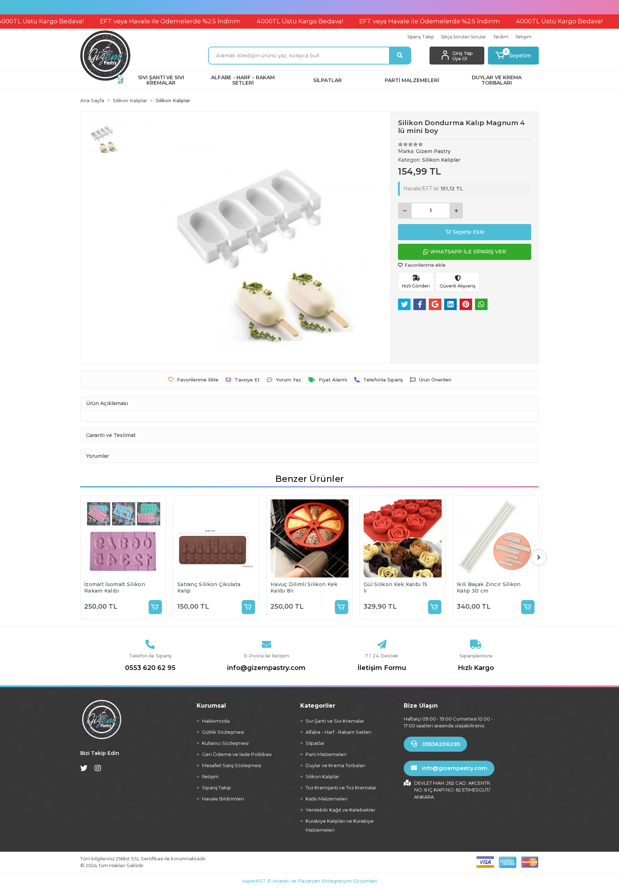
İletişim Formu (382, 668)
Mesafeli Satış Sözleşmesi (231, 765)
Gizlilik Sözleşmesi (223, 732)
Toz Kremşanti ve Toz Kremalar (341, 787)
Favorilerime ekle (425, 265)
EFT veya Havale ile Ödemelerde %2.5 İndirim (140, 21)
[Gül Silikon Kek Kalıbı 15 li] (403, 538)
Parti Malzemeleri (326, 754)
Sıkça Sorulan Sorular (463, 36)
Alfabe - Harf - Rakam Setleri (338, 732)
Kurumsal (211, 705)
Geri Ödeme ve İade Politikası (237, 754)
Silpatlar (315, 743)
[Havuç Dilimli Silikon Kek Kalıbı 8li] (309, 538)
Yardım (500, 36)
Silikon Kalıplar (322, 776)
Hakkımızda (216, 721)
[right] (538, 557)
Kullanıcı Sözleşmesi (225, 743)
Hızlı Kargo (476, 668)
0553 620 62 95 (150, 668)
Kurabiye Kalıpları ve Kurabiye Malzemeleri (340, 825)
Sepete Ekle (468, 232)
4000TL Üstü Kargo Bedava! (270, 21)
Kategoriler (317, 705)
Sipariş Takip (420, 36)
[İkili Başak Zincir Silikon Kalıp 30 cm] (496, 538)
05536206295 (440, 744)
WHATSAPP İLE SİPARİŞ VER (468, 251)
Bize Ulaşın (421, 705)
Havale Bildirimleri (223, 799)
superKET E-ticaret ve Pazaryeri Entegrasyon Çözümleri (309, 881)
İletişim (523, 36)
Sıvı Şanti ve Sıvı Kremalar (335, 721)
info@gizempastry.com (266, 668)
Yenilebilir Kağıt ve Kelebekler (340, 810)
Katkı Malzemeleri (326, 799)
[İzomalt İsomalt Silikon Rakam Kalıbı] (123, 538)
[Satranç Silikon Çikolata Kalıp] (216, 538)
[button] (513, 56)
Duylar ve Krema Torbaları (335, 765)
